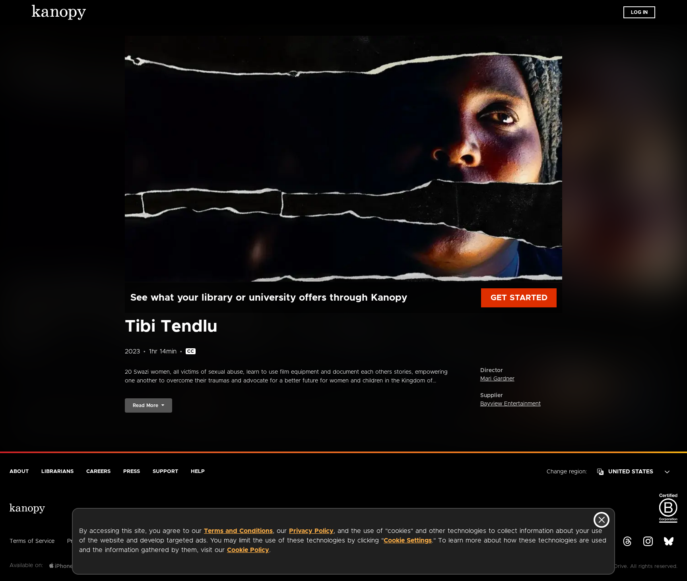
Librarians (57, 471)
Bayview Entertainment (510, 404)
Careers (98, 471)
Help (198, 471)
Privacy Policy (311, 531)
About (19, 471)
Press (131, 471)
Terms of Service (32, 541)
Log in (639, 12)
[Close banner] (601, 519)
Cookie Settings (408, 540)
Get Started (519, 298)
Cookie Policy (248, 550)
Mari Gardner (497, 379)
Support (165, 471)
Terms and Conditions (238, 531)
